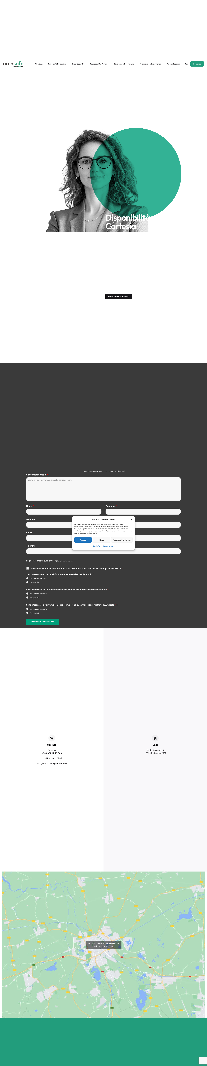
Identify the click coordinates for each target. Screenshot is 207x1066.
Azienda (30, 519)
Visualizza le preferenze (122, 540)
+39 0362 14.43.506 (52, 753)
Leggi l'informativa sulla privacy (41, 561)
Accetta (83, 540)
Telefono (31, 546)
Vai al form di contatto (118, 296)
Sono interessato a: (37, 475)
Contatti (197, 64)
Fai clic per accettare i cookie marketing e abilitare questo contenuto (103, 944)
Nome (30, 506)
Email (30, 532)
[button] (131, 519)
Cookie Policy (97, 546)
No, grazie (34, 582)
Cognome (111, 506)
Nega (101, 540)
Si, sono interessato (38, 578)
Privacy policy (108, 546)
